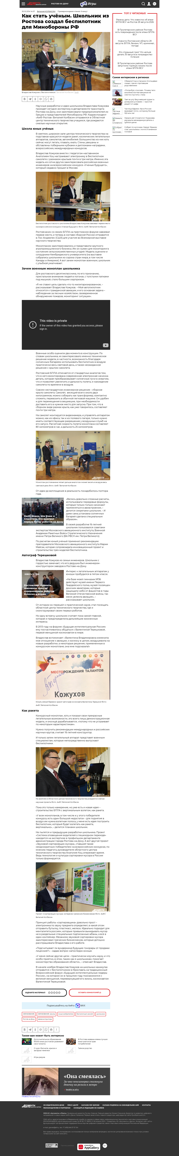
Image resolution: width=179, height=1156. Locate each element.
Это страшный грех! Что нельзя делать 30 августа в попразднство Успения (134, 54)
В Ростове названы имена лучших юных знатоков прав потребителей (93, 1041)
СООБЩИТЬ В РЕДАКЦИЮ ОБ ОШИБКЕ (89, 1108)
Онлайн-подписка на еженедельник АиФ (121, 1105)
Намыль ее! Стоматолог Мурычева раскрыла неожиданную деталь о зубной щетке (139, 120)
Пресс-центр (72, 1105)
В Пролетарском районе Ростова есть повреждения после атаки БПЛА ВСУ (134, 32)
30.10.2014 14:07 (28, 11)
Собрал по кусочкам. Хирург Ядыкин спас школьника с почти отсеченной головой (140, 129)
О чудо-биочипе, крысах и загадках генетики (45, 1049)
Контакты (146, 1105)
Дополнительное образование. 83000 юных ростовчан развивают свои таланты (49, 1041)
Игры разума (39, 1057)
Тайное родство (85, 1048)
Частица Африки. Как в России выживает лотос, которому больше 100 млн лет (139, 111)
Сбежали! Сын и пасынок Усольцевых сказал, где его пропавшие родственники (140, 83)
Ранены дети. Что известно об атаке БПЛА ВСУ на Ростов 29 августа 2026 (135, 21)
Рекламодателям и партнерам (56, 1108)
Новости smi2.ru (31, 1096)
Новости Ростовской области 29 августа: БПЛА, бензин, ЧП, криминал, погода (134, 43)
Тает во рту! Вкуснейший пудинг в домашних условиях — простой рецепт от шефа (139, 101)
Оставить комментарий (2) (89, 992)
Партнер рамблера (67, 1145)
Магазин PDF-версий (90, 1105)
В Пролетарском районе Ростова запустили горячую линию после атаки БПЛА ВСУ (135, 65)
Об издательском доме (53, 1105)
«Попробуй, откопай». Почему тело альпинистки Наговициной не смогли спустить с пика (139, 92)
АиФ (77, 92)
